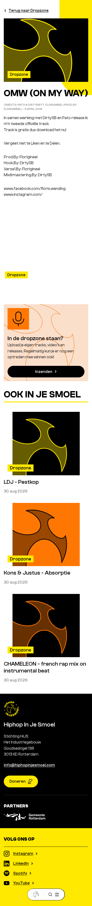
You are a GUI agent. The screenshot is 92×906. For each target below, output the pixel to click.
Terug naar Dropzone (28, 10)
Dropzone (19, 74)
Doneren (17, 781)
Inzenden (43, 371)
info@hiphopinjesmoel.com (29, 765)
